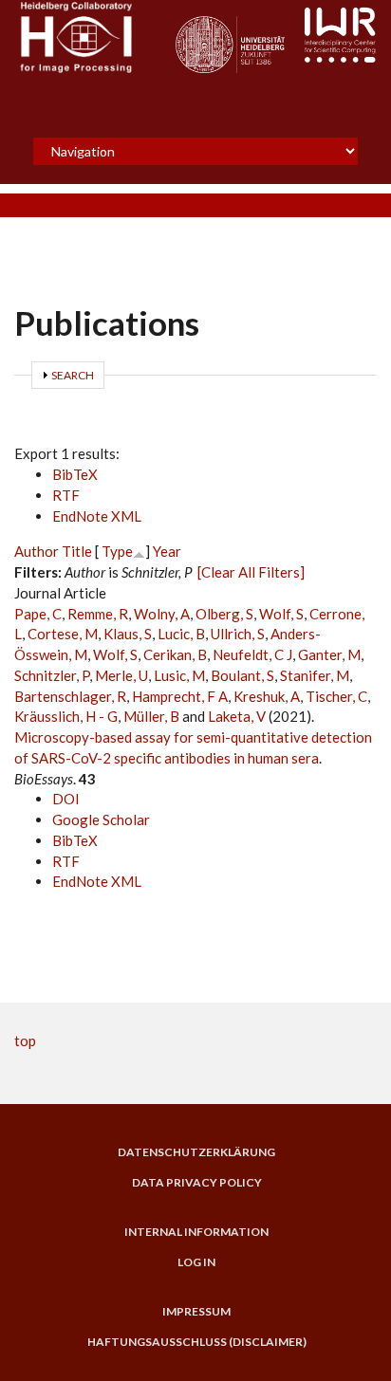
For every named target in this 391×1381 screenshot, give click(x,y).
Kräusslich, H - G (66, 716)
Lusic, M (179, 675)
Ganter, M (329, 654)
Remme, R (97, 613)
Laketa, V (237, 716)
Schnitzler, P (51, 675)
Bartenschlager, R (70, 696)
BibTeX (75, 474)
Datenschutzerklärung (196, 1152)
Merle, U (121, 675)
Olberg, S (224, 613)
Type (117, 551)
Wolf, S (281, 613)
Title (77, 551)
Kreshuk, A (266, 696)
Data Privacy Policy (197, 1182)
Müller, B (151, 716)
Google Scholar (101, 819)
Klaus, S (127, 633)
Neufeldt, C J (252, 654)
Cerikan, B (175, 654)
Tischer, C (336, 696)
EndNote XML (96, 516)
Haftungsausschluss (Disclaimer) (197, 1342)
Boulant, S (242, 675)
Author (36, 551)
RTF (66, 495)
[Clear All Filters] (251, 571)
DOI (66, 798)
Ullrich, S (238, 633)
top (25, 1040)
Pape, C (38, 613)
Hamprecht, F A (180, 696)
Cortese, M (63, 633)
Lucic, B (181, 633)
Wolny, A (162, 613)
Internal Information (196, 1232)
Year (167, 551)
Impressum (196, 1311)
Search (72, 375)
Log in (196, 1262)
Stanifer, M (314, 675)
